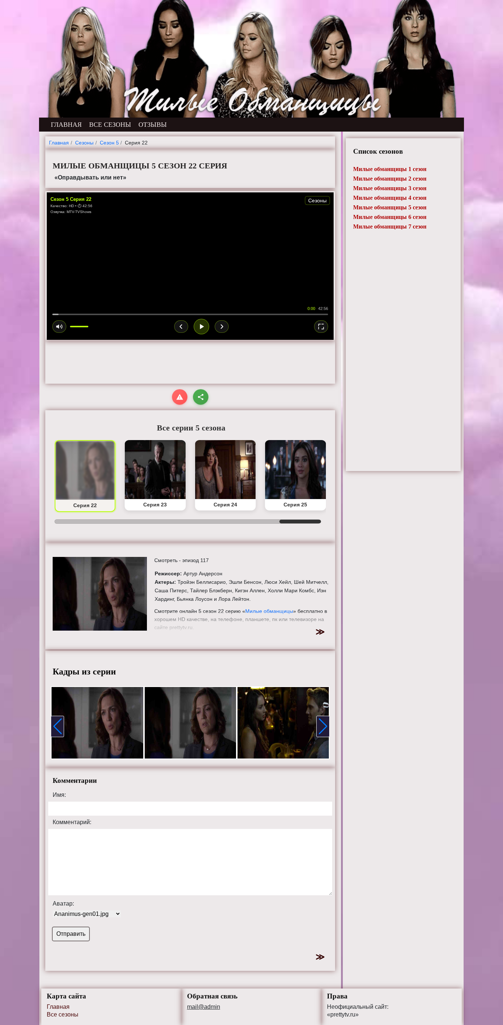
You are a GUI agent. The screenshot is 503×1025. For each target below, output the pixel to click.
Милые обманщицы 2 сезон (389, 178)
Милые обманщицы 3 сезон (389, 188)
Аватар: (63, 904)
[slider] (190, 314)
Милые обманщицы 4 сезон (389, 198)
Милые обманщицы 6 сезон (389, 217)
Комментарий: (72, 822)
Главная (58, 1007)
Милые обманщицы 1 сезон (389, 169)
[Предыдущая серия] (181, 326)
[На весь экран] (321, 326)
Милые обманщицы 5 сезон (389, 207)
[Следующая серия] (222, 326)
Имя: (59, 795)
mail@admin (203, 1007)
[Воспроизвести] (201, 326)
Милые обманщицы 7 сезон (389, 226)
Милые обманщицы (269, 611)
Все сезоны (62, 1014)
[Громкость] (59, 326)
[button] (57, 726)
